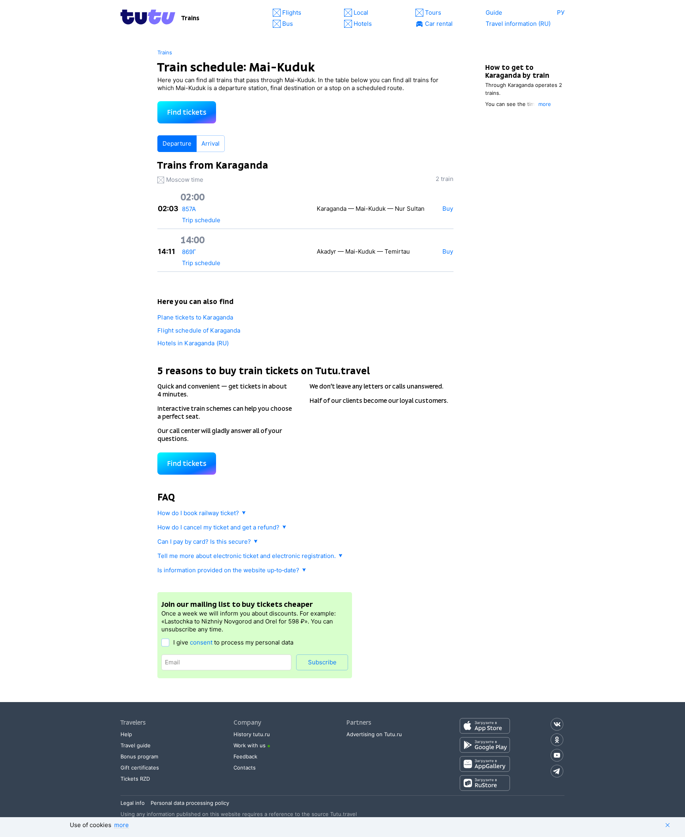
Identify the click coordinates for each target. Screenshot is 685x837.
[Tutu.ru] (148, 18)
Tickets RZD (135, 778)
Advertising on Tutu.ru (374, 734)
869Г (189, 252)
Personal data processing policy (190, 803)
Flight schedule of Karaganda (198, 330)
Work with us (249, 745)
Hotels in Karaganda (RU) (193, 343)
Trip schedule (201, 220)
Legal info (133, 803)
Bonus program (139, 756)
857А (189, 209)
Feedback (245, 756)
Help (126, 734)
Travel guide (136, 745)
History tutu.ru (251, 734)
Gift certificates (140, 767)
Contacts (244, 767)
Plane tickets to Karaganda (195, 317)
